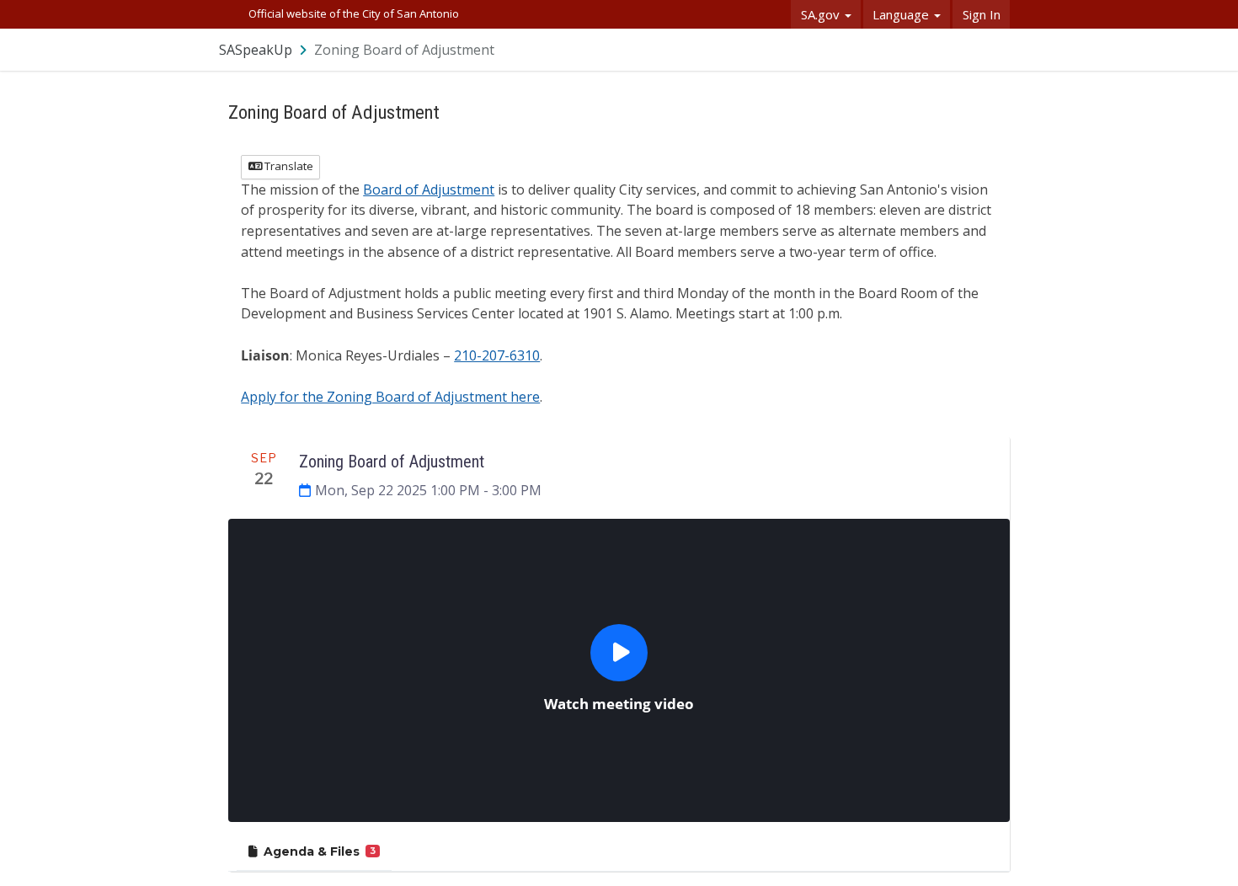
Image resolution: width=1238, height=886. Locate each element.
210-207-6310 (497, 355)
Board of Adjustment (428, 189)
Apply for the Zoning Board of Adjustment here (390, 396)
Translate (287, 165)
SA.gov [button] (822, 14)
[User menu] (998, 49)
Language (902, 14)
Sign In (982, 14)
